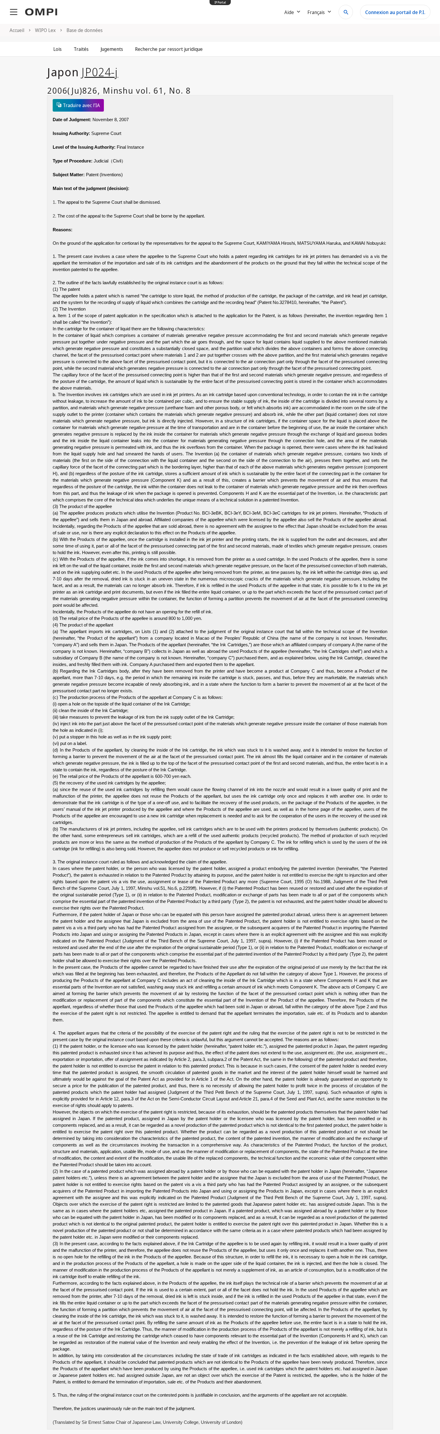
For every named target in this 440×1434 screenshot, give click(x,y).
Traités (81, 49)
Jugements (112, 49)
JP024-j (99, 72)
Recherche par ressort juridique (169, 49)
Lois (57, 49)
